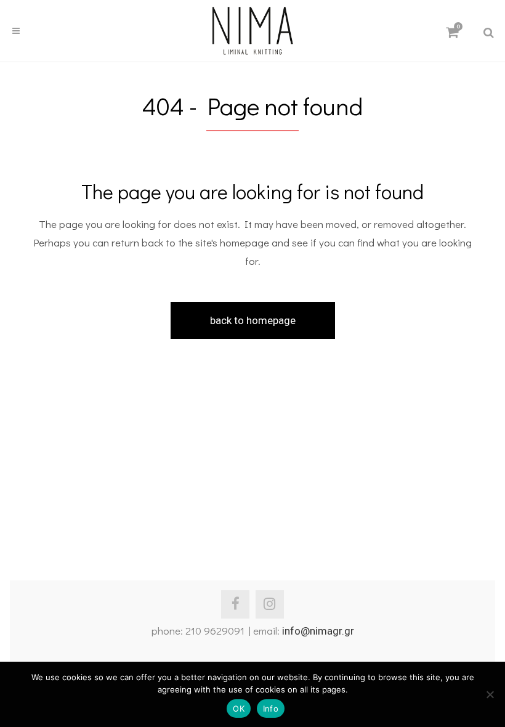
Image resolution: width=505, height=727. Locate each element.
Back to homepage (253, 320)
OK (238, 708)
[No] (489, 694)
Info (270, 708)
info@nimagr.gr (318, 631)
